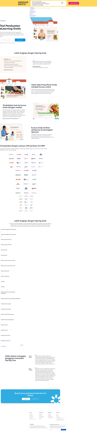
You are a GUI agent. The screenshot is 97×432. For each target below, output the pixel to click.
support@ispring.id (50, 417)
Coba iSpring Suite (32, 12)
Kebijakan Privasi (3, 43)
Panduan (57, 416)
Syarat (22, 42)
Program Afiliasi (41, 417)
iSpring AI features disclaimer (39, 427)
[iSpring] (32, 424)
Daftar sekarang (73, 3)
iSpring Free (31, 417)
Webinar (57, 415)
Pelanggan (40, 415)
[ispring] (32, 8)
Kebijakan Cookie (46, 427)
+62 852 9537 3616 (50, 416)
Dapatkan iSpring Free (33, 11)
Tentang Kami (41, 414)
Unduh (22, 345)
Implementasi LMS (58, 417)
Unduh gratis (3, 346)
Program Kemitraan (41, 416)
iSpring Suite (31, 415)
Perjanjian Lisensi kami (11, 43)
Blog (57, 414)
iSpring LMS (31, 414)
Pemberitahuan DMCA (32, 427)
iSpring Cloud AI (32, 416)
